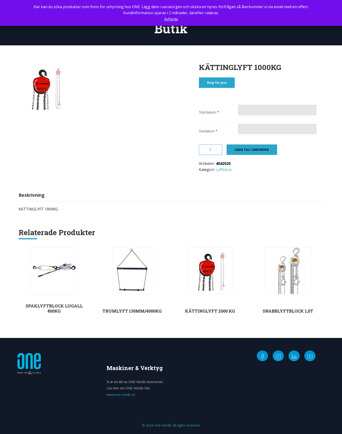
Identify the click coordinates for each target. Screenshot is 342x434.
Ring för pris (217, 82)
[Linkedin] (294, 356)
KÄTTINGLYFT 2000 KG (210, 311)
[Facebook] (262, 356)
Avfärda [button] (171, 19)
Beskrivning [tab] (31, 195)
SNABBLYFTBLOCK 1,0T (288, 311)
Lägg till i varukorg (252, 149)
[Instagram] (278, 356)
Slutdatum (207, 131)
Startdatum (207, 112)
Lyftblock (224, 169)
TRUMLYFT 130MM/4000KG (132, 311)
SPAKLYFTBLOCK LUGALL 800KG (54, 308)
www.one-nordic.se (121, 394)
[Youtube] (309, 356)
